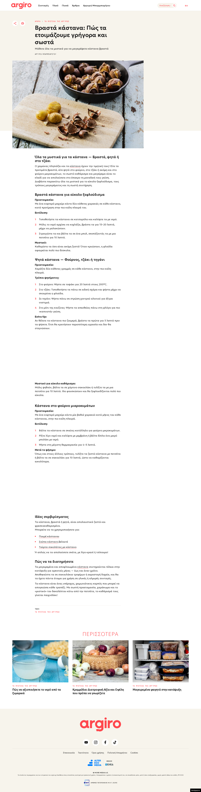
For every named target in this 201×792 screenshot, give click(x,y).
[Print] (22, 23)
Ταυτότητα (83, 752)
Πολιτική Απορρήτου (117, 752)
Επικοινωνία (69, 752)
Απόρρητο (195, 790)
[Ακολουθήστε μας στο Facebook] (105, 742)
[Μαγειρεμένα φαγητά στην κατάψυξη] (161, 661)
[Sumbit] (174, 5)
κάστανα (75, 166)
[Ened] (109, 764)
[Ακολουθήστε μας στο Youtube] (86, 742)
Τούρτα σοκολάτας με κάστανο (57, 547)
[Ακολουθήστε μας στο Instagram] (95, 742)
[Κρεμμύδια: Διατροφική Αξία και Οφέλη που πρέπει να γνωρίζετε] (100, 661)
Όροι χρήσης (98, 752)
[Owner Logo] (94, 762)
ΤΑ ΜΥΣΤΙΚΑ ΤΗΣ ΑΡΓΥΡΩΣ (56, 21)
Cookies (134, 752)
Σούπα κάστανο (48, 541)
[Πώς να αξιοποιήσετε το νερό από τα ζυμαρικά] (40, 661)
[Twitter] (30, 23)
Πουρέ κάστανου (49, 536)
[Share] (15, 23)
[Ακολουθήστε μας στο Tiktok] (114, 742)
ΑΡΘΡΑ (37, 21)
